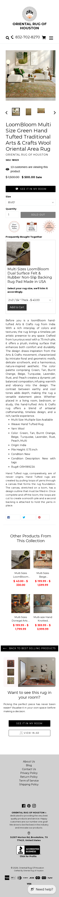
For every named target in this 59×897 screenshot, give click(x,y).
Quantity (11, 208)
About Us (29, 761)
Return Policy (29, 776)
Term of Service (29, 780)
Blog (29, 765)
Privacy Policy (29, 773)
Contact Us (29, 769)
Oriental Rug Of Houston (31, 867)
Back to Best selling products (32, 648)
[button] (31, 189)
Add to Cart (17, 307)
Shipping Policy (29, 784)
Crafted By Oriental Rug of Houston (29, 870)
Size (8, 196)
